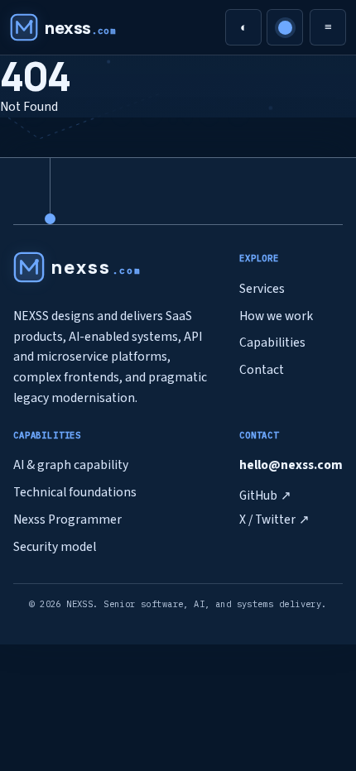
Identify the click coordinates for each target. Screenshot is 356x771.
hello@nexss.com (291, 465)
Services (262, 289)
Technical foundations (75, 492)
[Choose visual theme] (285, 27)
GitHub (265, 495)
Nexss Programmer (67, 519)
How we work (276, 316)
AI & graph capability (70, 465)
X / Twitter (274, 519)
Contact (261, 370)
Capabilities (272, 342)
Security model (54, 547)
